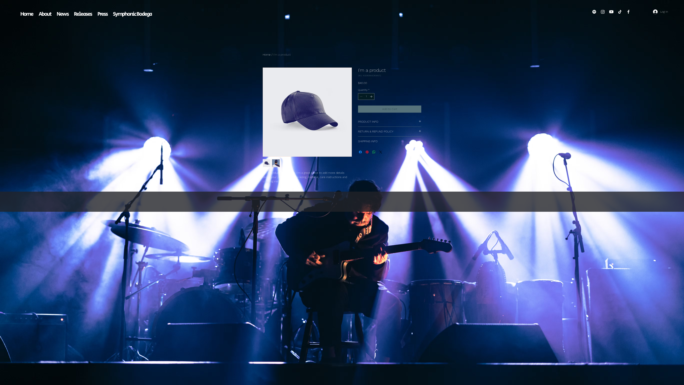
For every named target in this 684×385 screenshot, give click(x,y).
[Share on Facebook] (360, 152)
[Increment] (371, 96)
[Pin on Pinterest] (367, 152)
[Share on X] (381, 152)
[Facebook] (628, 11)
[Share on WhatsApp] (374, 152)
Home (267, 54)
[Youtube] (611, 11)
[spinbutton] (366, 96)
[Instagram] (602, 11)
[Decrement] (361, 96)
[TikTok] (619, 11)
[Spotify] (594, 11)
